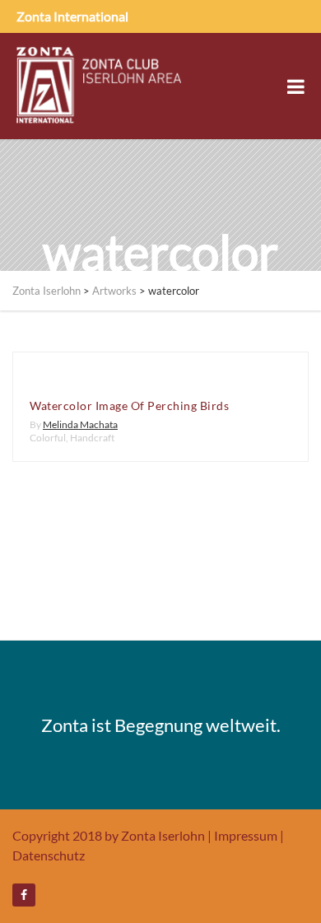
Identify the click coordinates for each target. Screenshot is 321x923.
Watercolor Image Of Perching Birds (129, 406)
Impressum (245, 835)
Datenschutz (48, 855)
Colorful (48, 437)
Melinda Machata (80, 424)
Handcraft (92, 437)
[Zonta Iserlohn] (98, 85)
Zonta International (72, 16)
